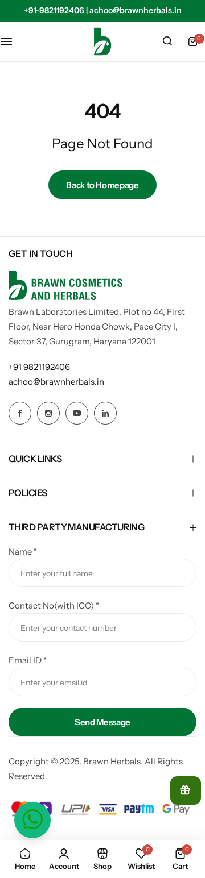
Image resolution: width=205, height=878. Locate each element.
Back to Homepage (102, 185)
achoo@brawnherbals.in (56, 381)
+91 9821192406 (39, 366)
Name (23, 551)
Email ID (28, 660)
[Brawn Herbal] (102, 41)
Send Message (102, 722)
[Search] (167, 41)
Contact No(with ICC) (54, 605)
